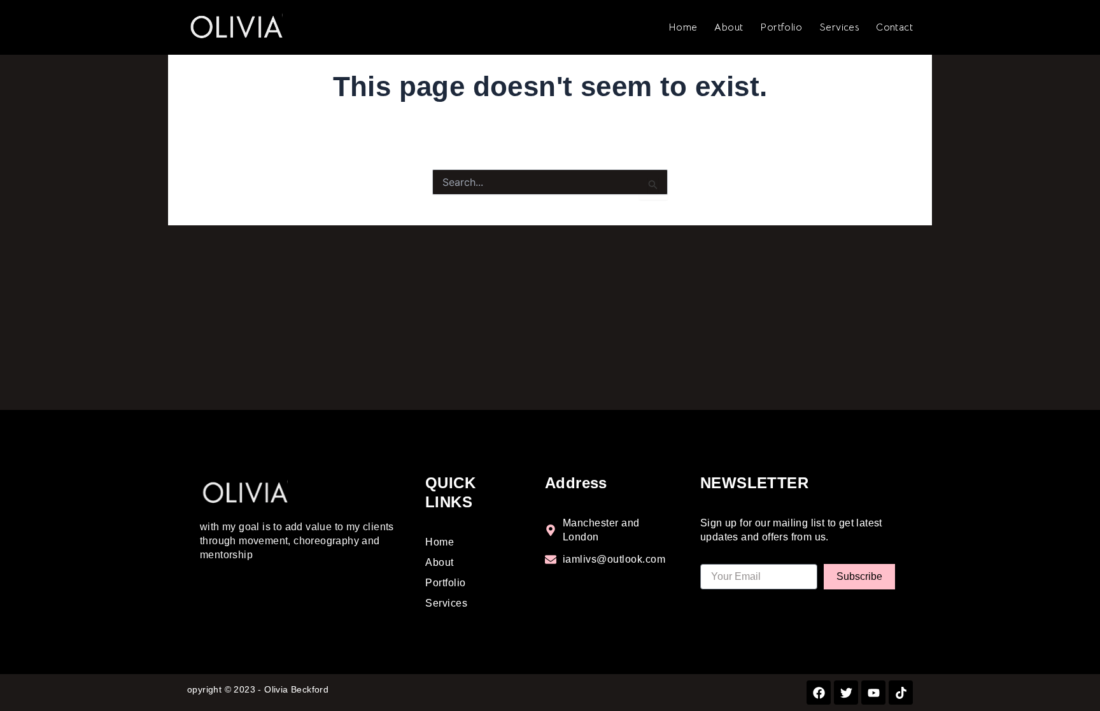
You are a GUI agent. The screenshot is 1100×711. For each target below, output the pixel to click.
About (728, 27)
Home (683, 27)
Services (839, 27)
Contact (894, 27)
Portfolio (781, 27)
